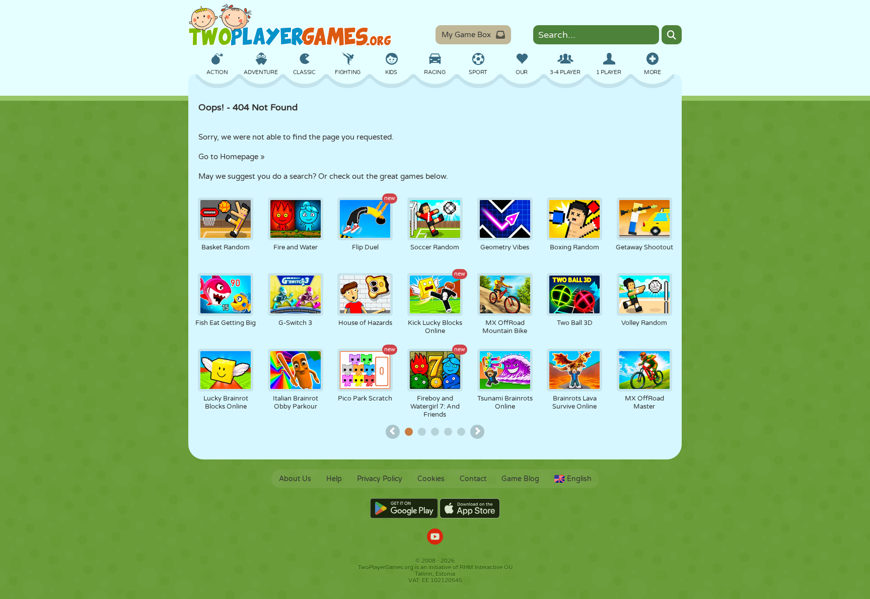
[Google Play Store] (404, 508)
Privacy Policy (379, 479)
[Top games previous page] (393, 432)
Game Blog (520, 479)
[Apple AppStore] (470, 508)
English (579, 479)
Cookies (431, 479)
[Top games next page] (477, 432)
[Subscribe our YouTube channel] (435, 538)
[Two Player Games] (290, 25)
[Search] (672, 34)
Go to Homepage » (231, 156)
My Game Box (466, 34)
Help (334, 479)
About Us (295, 479)
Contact (473, 479)
